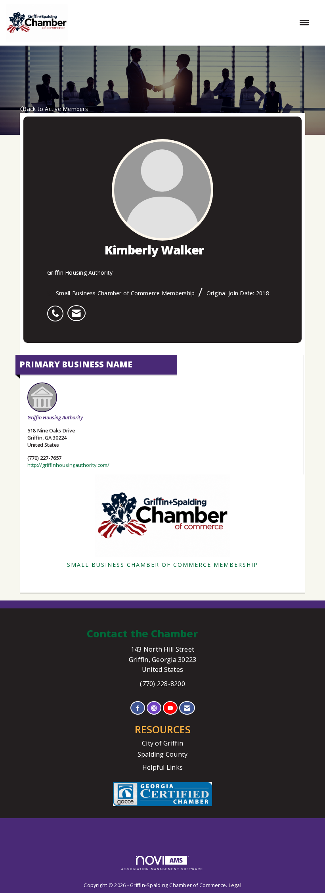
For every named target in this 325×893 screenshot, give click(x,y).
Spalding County (163, 754)
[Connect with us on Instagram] (154, 708)
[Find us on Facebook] (137, 708)
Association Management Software (162, 869)
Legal (235, 885)
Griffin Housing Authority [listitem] (55, 417)
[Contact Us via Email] (187, 708)
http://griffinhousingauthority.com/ (68, 465)
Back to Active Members (55, 109)
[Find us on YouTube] (170, 708)
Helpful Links (162, 767)
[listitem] (57, 309)
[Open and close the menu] (192, 23)
